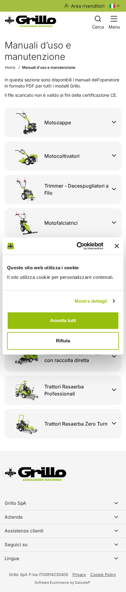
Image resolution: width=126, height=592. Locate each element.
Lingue (12, 558)
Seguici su (16, 544)
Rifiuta (63, 340)
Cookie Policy (103, 574)
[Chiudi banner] (117, 246)
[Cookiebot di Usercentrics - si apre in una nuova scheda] (78, 246)
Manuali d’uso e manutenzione (48, 67)
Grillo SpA (15, 503)
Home (10, 67)
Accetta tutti (63, 320)
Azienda (14, 517)
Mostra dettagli (91, 301)
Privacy (79, 574)
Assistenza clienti (24, 531)
